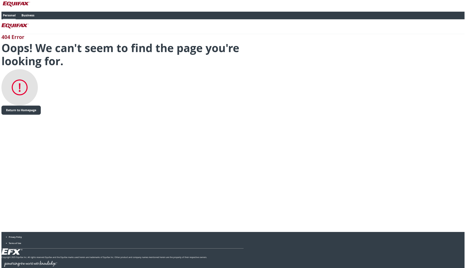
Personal (9, 15)
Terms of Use (15, 243)
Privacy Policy (15, 237)
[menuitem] (9, 15)
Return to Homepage (21, 110)
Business (27, 15)
